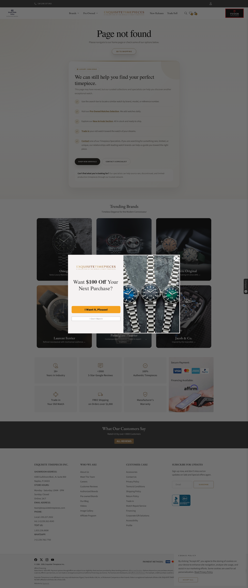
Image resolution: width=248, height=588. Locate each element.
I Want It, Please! (96, 309)
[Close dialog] (176, 258)
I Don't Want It (96, 319)
